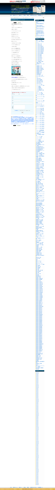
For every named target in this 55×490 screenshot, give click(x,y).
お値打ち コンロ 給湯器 (39, 40)
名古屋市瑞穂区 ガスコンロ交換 (40, 172)
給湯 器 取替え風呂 (14, 120)
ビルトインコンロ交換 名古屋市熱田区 (40, 116)
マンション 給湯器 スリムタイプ (40, 131)
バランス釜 (37, 91)
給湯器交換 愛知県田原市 (39, 335)
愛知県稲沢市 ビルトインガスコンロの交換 (40, 229)
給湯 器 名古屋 (17, 120)
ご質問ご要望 (12, 107)
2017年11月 (37, 428)
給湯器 (36, 259)
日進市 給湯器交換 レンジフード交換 (40, 238)
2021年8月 (37, 375)
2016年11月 (37, 442)
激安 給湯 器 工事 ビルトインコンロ (18, 19)
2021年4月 (37, 380)
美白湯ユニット (38, 364)
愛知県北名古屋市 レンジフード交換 (40, 192)
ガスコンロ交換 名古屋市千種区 (40, 48)
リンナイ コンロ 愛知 (39, 137)
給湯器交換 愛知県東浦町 (39, 326)
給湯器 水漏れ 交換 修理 (39, 270)
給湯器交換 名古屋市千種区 (39, 286)
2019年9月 (37, 402)
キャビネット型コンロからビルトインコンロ (40, 76)
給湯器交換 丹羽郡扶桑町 (39, 279)
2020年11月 (37, 386)
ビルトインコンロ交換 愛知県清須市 (40, 124)
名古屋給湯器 (29, 119)
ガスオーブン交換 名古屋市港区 (40, 41)
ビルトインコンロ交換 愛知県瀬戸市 (40, 126)
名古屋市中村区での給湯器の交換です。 (40, 35)
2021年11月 (37, 372)
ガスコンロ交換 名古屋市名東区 (40, 49)
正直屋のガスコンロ (15, 15)
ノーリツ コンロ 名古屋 (39, 84)
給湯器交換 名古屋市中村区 (39, 284)
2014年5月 (37, 477)
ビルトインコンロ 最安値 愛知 (40, 109)
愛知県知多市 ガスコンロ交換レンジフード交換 (40, 224)
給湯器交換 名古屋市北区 (39, 285)
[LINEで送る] (19, 22)
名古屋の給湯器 (38, 151)
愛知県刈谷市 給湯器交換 (39, 190)
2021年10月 (37, 373)
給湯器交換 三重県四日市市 (39, 278)
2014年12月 (37, 469)
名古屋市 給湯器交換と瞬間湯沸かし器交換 (40, 156)
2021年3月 (37, 381)
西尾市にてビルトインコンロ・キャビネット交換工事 (40, 366)
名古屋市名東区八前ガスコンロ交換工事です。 (40, 22)
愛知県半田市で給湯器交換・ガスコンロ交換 (40, 196)
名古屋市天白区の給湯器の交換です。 (40, 29)
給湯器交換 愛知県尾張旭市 (39, 314)
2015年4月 (37, 464)
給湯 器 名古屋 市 (21, 120)
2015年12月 (37, 455)
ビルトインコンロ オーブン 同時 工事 (40, 97)
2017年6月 (37, 434)
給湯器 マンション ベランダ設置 (40, 264)
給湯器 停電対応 (38, 265)
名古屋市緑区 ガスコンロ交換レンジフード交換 (40, 175)
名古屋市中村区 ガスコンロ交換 (40, 164)
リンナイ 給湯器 (15, 119)
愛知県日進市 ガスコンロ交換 (39, 215)
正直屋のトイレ (20, 15)
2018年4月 (37, 422)
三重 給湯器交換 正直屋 (39, 142)
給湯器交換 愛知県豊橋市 (39, 347)
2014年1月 (37, 482)
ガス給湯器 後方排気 (38, 62)
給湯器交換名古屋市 (30, 121)
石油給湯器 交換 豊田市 (39, 249)
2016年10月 (37, 443)
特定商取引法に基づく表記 (33, 15)
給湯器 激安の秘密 (38, 271)
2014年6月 (37, 476)
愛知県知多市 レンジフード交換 (40, 226)
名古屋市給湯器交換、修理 (39, 173)
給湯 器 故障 (30, 120)
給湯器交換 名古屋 (38, 280)
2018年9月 (37, 416)
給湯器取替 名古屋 (38, 355)
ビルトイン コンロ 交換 (39, 92)
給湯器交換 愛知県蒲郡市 (39, 341)
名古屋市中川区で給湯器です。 (39, 25)
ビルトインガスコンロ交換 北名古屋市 (40, 95)
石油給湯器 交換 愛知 (39, 248)
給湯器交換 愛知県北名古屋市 (39, 306)
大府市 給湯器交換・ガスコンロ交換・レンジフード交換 (40, 179)
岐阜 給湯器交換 (38, 181)
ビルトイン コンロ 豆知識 (39, 93)
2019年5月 (37, 407)
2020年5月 (37, 393)
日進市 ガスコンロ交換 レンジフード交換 (40, 236)
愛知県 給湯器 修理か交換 (39, 183)
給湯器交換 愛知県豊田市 (39, 348)
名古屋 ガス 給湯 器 (19, 119)
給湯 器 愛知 (24, 120)
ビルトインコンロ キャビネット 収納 (40, 99)
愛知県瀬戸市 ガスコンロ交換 (39, 219)
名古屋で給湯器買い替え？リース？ (40, 150)
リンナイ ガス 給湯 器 (19, 118)
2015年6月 (37, 462)
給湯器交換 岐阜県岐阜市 (39, 300)
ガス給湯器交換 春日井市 (39, 70)
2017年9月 (37, 430)
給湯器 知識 (37, 272)
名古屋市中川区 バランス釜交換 (40, 163)
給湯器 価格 (22, 121)
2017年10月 (37, 429)
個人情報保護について (40, 15)
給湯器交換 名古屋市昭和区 (39, 292)
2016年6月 (37, 448)
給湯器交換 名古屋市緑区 (39, 298)
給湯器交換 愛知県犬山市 (39, 334)
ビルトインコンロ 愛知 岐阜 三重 (40, 106)
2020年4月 (37, 394)
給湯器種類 (37, 360)
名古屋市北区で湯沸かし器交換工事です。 (40, 27)
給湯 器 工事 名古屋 (38, 257)
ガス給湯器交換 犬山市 (39, 71)
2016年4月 (37, 450)
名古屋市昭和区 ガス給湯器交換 (39, 170)
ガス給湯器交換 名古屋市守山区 (40, 69)
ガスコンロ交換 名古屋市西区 (39, 53)
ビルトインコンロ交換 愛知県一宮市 (40, 118)
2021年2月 (37, 382)
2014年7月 (37, 475)
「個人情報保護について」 (17, 110)
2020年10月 (37, 387)
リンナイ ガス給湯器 (24, 118)
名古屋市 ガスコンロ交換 (39, 152)
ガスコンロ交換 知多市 (39, 60)
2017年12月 (37, 427)
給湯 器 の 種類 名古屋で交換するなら (40, 255)
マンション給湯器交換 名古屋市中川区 (40, 135)
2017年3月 (37, 437)
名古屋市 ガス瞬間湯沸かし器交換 (40, 153)
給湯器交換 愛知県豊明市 (39, 346)
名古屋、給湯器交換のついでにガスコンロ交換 (18, 116)
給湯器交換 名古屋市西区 (39, 299)
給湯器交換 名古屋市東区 (39, 293)
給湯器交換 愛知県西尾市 (39, 342)
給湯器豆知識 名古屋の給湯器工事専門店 (40, 362)
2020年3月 (37, 395)
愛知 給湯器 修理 (38, 182)
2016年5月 (37, 449)
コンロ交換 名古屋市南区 (39, 79)
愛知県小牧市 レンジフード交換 (40, 208)
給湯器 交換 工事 (19, 121)
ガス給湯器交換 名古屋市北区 (39, 68)
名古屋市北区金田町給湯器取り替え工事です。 (40, 33)
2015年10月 (37, 457)
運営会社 (25, 15)
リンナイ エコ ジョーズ (14, 118)
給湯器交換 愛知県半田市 (39, 307)
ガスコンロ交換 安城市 (39, 54)
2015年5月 (37, 463)
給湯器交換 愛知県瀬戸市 (39, 333)
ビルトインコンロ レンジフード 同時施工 (40, 102)
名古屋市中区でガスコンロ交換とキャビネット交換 (40, 162)
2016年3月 (37, 451)
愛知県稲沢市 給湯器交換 (39, 227)
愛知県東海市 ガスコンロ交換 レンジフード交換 (40, 218)
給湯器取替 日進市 (38, 356)
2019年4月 (37, 408)
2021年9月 (37, 374)
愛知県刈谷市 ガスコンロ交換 (39, 189)
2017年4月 (37, 436)
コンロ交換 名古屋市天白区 (39, 80)
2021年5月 (37, 379)
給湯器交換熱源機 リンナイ (39, 354)
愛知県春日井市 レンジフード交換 (40, 216)
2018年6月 (37, 420)
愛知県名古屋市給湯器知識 (39, 204)
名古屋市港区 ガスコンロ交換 (39, 171)
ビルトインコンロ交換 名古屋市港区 (40, 114)
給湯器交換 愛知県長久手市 (39, 349)
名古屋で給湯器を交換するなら (39, 146)
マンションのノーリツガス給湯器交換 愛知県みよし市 (40, 133)
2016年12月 (37, 441)
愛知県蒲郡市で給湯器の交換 (39, 230)
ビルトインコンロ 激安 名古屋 (40, 110)
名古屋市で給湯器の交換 (39, 159)
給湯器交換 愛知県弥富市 (39, 319)
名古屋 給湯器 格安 (38, 143)
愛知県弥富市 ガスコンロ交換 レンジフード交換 (40, 212)
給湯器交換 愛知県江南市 (39, 328)
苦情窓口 (28, 15)
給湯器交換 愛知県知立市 (39, 339)
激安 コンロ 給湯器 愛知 (39, 243)
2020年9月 (37, 388)
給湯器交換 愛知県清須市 (39, 332)
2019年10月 (37, 401)
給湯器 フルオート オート (39, 263)
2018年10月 (37, 415)
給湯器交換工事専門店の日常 (39, 353)
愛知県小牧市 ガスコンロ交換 (39, 207)
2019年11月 (37, 400)
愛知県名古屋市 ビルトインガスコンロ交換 (40, 198)
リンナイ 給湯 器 (27, 118)
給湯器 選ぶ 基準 (38, 273)
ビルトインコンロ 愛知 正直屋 (40, 108)
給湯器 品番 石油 (38, 266)
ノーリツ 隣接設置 (38, 86)
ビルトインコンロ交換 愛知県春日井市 (40, 122)
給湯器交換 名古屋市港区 (39, 294)
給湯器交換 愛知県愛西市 (39, 321)
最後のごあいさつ (38, 241)
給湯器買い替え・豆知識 (39, 363)
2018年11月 (37, 414)
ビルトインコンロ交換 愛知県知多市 (40, 128)
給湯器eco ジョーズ (26, 121)
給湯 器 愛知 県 (27, 120)
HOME (11, 15)
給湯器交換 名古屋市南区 (39, 287)
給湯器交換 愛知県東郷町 (39, 327)
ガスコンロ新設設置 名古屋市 (39, 61)
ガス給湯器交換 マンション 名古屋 (40, 64)
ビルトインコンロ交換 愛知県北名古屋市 (40, 120)
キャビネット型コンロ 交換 (39, 75)
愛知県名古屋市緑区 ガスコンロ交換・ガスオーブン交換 (40, 205)
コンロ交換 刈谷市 (38, 78)
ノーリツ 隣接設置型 (38, 87)
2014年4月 (37, 478)
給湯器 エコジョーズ (15, 121)
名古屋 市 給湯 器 (22, 119)
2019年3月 (37, 409)
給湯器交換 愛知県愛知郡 (39, 320)
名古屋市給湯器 (26, 119)
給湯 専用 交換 (38, 258)
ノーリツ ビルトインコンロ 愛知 (40, 85)
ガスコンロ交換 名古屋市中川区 (40, 47)
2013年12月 (37, 483)
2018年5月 (37, 421)
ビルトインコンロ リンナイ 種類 (40, 100)
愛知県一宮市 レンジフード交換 (40, 188)
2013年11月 (37, 484)
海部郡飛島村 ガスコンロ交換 (39, 242)
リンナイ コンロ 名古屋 (39, 136)
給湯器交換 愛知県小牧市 (39, 313)
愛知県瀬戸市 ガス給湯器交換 (39, 220)
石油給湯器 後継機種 (38, 250)
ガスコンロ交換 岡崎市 (39, 55)
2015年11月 (37, 456)
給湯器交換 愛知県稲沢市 (39, 340)
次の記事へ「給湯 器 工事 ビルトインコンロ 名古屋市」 (28, 17)
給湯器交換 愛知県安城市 (39, 312)
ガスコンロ (37, 42)
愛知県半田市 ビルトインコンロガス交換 (40, 194)
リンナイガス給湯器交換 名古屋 (40, 141)
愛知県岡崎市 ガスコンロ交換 (39, 209)
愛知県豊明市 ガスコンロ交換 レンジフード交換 (40, 232)
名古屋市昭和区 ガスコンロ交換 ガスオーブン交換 (40, 168)
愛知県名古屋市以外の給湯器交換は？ (40, 201)
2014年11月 (37, 470)
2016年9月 (37, 444)
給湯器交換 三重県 (38, 277)
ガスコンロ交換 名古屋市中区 (39, 46)
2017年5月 (37, 435)
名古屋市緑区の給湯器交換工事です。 (40, 24)
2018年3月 (37, 423)
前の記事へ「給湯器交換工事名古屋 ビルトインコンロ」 (16, 17)
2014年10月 (37, 471)
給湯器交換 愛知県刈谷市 (39, 305)
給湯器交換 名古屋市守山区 (39, 291)
